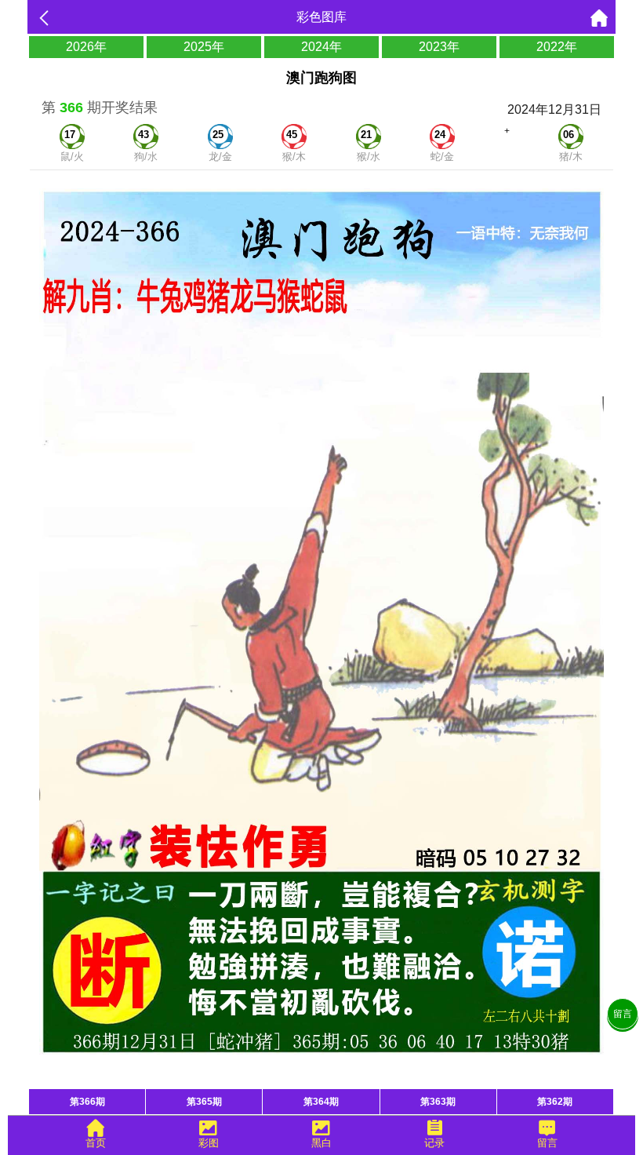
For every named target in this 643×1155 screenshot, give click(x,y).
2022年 (556, 46)
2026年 (86, 46)
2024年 (321, 46)
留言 (622, 1013)
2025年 (203, 46)
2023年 (439, 46)
